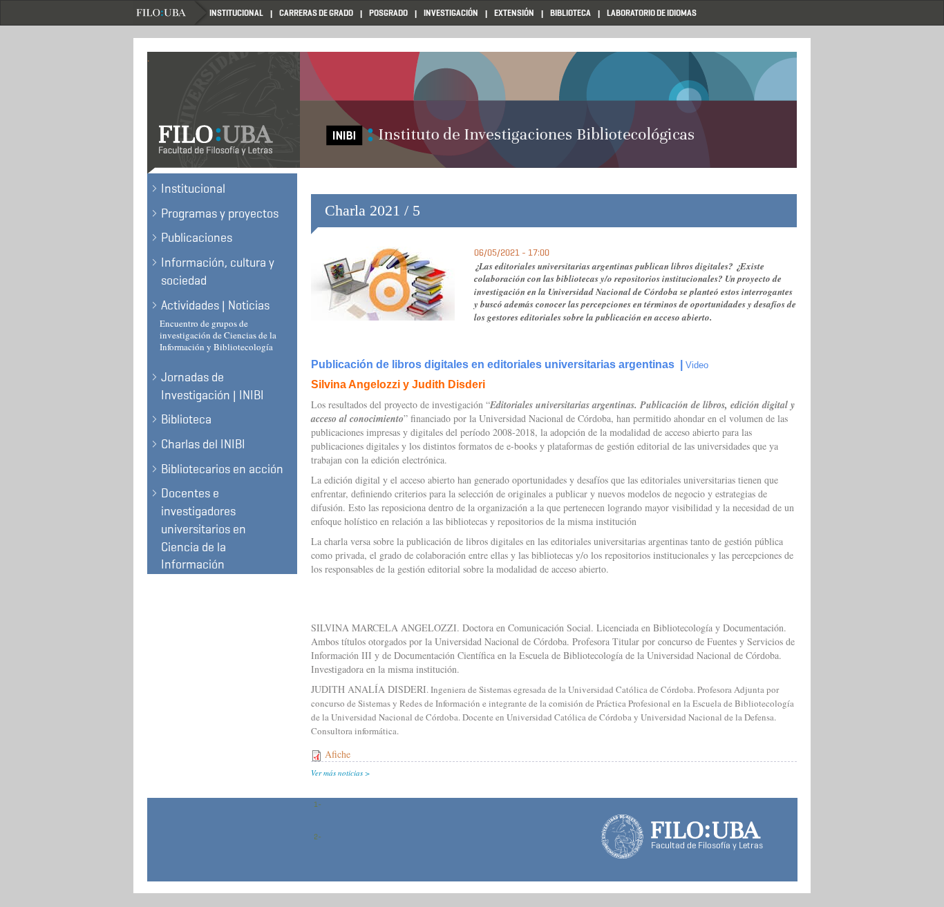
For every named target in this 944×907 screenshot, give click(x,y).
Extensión (514, 13)
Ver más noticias (337, 772)
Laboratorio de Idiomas (652, 13)
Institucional (236, 13)
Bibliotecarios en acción (222, 469)
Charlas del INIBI (203, 444)
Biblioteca (570, 13)
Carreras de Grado (316, 13)
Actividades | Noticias (215, 305)
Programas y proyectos (220, 213)
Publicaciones (196, 237)
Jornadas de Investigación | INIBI (212, 386)
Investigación (451, 13)
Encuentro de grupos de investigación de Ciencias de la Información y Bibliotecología (218, 335)
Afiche (337, 754)
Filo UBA (171, 13)
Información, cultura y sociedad (217, 271)
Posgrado (388, 13)
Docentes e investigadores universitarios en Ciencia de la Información (203, 529)
